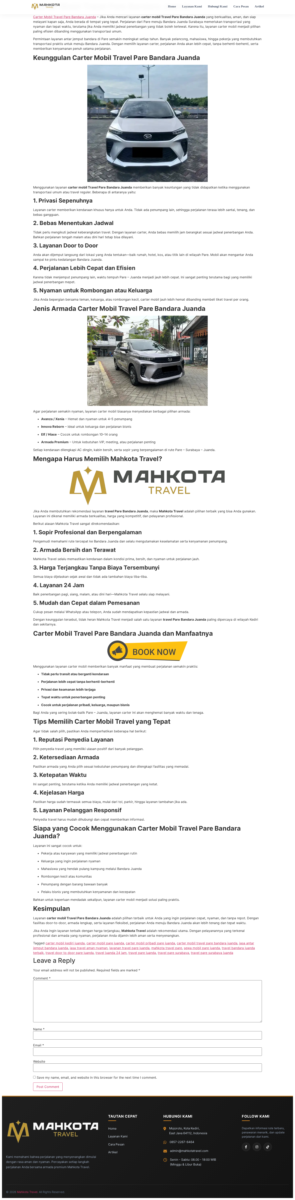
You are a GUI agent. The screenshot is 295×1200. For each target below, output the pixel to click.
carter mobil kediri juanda (65, 943)
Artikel (259, 6)
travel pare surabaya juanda (212, 953)
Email (38, 1045)
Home (172, 6)
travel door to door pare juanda (70, 953)
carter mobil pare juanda (105, 943)
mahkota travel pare (166, 948)
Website (39, 1061)
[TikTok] (267, 1147)
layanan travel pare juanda (129, 948)
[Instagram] (257, 1147)
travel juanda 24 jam (111, 953)
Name (39, 1029)
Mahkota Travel (27, 1192)
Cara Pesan (241, 6)
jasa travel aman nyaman (89, 948)
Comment (42, 978)
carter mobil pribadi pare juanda (150, 943)
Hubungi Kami (217, 6)
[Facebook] (246, 1147)
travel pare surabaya (173, 953)
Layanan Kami (192, 6)
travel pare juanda (142, 953)
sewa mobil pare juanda (202, 948)
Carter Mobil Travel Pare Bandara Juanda (64, 17)
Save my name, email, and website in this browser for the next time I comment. (97, 1077)
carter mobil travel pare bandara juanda (207, 943)
